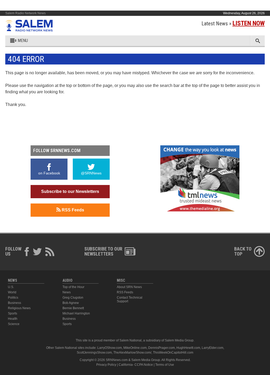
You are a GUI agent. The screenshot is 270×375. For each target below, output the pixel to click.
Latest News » (233, 23)
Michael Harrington (76, 313)
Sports (12, 313)
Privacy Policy (106, 365)
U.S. (11, 287)
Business (14, 303)
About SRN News (129, 287)
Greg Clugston (72, 297)
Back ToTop (243, 251)
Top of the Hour (73, 287)
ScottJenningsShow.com (94, 352)
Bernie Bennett (73, 308)
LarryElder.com (212, 348)
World (12, 292)
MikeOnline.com (135, 348)
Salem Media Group (179, 340)
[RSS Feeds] (49, 252)
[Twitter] (37, 252)
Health (12, 319)
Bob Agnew (70, 303)
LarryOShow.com (109, 348)
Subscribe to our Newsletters (70, 191)
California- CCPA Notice (136, 365)
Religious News (19, 308)
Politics (13, 297)
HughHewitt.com (188, 348)
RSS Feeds (72, 210)
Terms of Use (164, 365)
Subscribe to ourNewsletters (103, 251)
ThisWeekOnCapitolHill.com (173, 352)
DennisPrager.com (161, 348)
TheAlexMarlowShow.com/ (132, 352)
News (66, 292)
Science (14, 324)
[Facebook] (26, 252)
